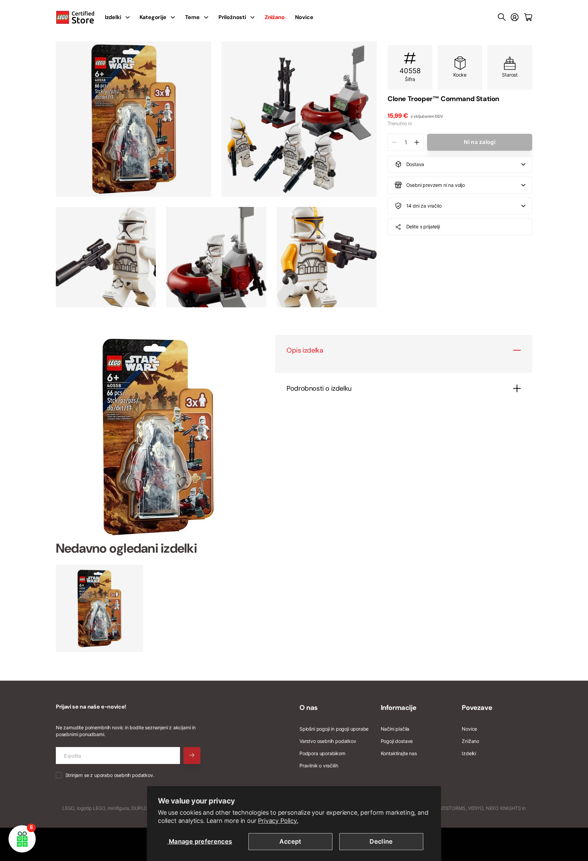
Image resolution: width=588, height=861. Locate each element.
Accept (290, 841)
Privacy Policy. (278, 820)
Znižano (470, 741)
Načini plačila (395, 729)
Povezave (477, 707)
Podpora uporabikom (322, 753)
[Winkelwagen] (528, 17)
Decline (381, 841)
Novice (304, 17)
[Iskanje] (502, 17)
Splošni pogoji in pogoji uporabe (334, 729)
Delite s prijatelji (423, 226)
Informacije (398, 707)
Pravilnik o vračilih (318, 765)
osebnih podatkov (133, 775)
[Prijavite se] (515, 17)
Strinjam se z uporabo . (109, 775)
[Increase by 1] (417, 142)
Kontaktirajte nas (399, 753)
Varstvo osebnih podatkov (327, 741)
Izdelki (469, 753)
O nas (308, 707)
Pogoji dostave (397, 741)
